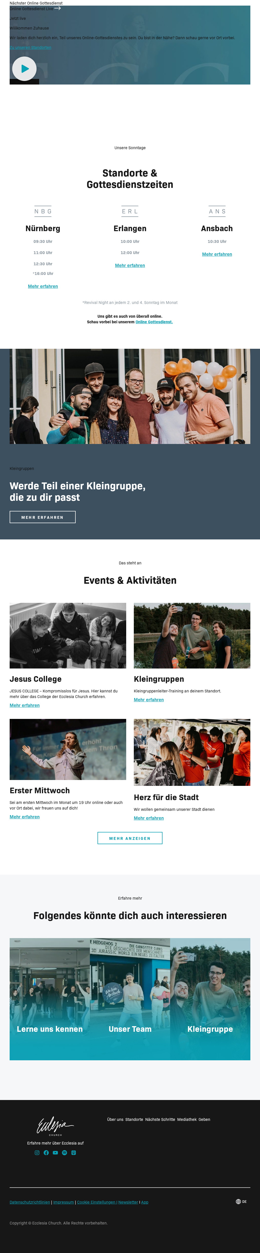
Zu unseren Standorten (30, 47)
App (144, 1202)
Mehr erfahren (43, 286)
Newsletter (128, 1202)
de (244, 1201)
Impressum (63, 1202)
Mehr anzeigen (130, 838)
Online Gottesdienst (154, 321)
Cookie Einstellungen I (97, 1202)
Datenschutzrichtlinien (30, 1202)
